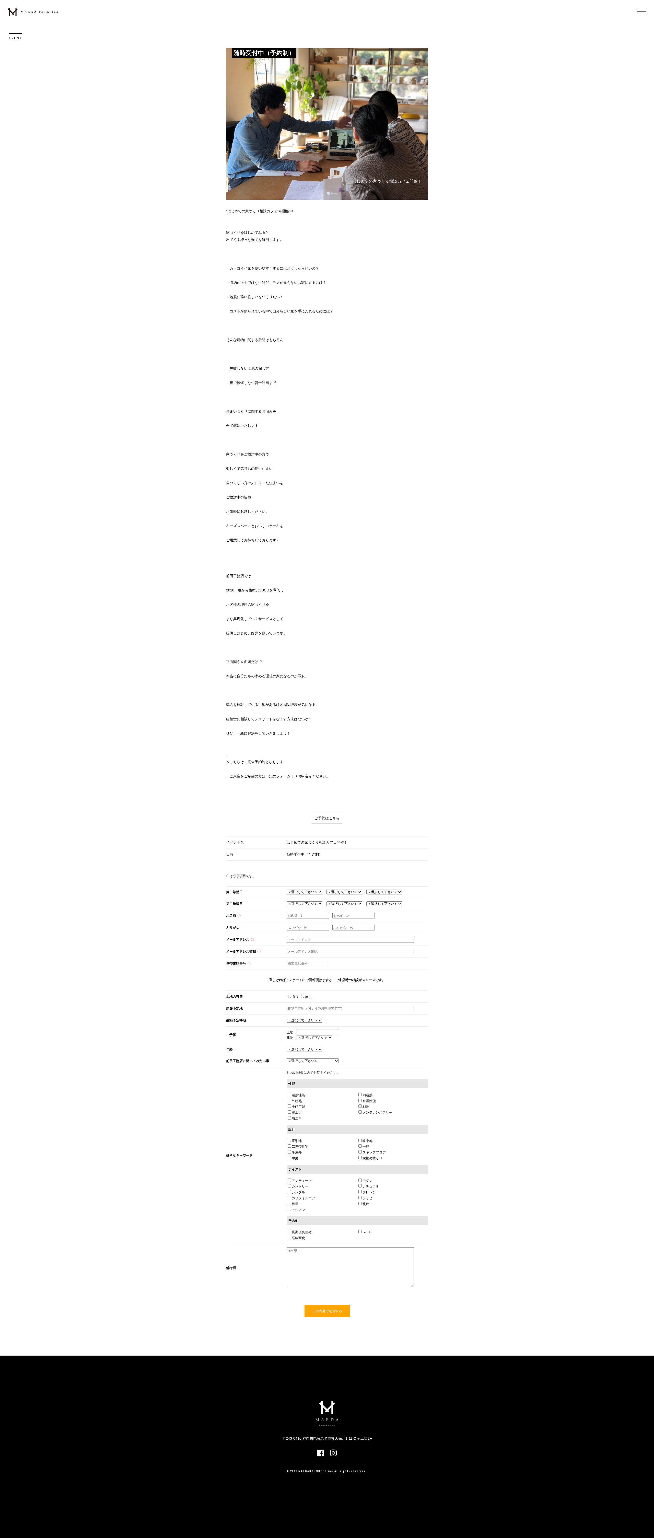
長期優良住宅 (302, 1232)
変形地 (297, 1141)
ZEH (366, 1107)
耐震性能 (369, 1101)
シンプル (298, 1192)
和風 (295, 1204)
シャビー (369, 1198)
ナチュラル (371, 1186)
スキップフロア (374, 1152)
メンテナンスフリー (377, 1112)
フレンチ (369, 1192)
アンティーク (302, 1181)
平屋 (366, 1146)
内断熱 (367, 1095)
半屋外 (297, 1152)
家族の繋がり (372, 1158)
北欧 (366, 1204)
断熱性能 (298, 1095)
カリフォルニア (303, 1198)
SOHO (367, 1232)
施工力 (297, 1112)
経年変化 (298, 1238)
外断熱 (297, 1101)
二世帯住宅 (300, 1146)
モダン (367, 1181)
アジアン (298, 1210)
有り (296, 997)
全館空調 (298, 1107)
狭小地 (367, 1141)
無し (308, 997)
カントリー (300, 1186)
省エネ (297, 1118)
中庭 (295, 1158)
